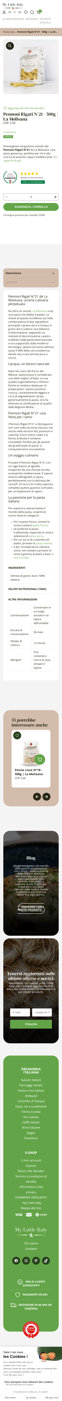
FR (9, 12)
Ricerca (32, 12)
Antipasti (31, 1096)
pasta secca (36, 536)
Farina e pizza (31, 1111)
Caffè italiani (31, 1122)
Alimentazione (13, 19)
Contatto (31, 1248)
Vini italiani (31, 1117)
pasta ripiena (44, 543)
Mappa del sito (31, 1208)
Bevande (32, 19)
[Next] (46, 797)
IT (15, 12)
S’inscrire (31, 1024)
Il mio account (4, 12)
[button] (10, 46)
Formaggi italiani (31, 1085)
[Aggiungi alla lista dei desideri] (17, 735)
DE (19, 12)
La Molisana (9, 132)
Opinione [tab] (11, 282)
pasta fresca (40, 525)
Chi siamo (31, 1243)
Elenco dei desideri (26, 12)
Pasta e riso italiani (31, 1090)
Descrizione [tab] (13, 273)
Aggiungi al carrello (31, 206)
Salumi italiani (31, 1080)
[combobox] (41, 1012)
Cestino (31, 1166)
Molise (8, 137)
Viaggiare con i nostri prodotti (31, 908)
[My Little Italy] (12, 9)
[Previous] (37, 797)
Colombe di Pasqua (31, 1101)
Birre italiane (31, 1127)
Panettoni (31, 1138)
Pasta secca (9, 32)
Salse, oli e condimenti (31, 1106)
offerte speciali (45, 21)
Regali (31, 1133)
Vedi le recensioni (33, 182)
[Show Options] (48, 1012)
